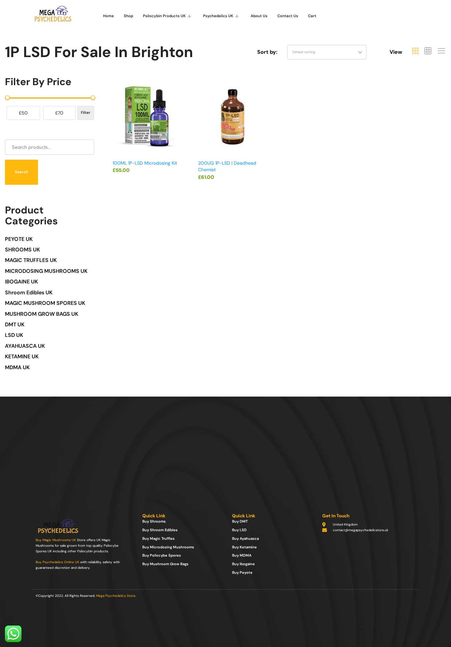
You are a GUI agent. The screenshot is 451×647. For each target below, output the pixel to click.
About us (259, 16)
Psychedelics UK (218, 16)
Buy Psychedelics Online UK (57, 562)
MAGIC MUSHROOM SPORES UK (45, 303)
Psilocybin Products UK (164, 16)
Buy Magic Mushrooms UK (56, 540)
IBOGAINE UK (21, 281)
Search (21, 172)
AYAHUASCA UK (25, 345)
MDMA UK (17, 367)
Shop (128, 16)
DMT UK (14, 324)
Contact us (287, 16)
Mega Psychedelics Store (115, 596)
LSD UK (14, 335)
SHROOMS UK (22, 249)
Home (108, 16)
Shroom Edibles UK (28, 292)
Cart (312, 16)
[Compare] (178, 110)
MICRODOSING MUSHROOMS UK (46, 271)
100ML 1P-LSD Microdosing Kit (145, 163)
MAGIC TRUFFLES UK (31, 260)
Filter (85, 112)
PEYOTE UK (19, 239)
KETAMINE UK (22, 356)
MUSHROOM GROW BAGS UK (41, 313)
